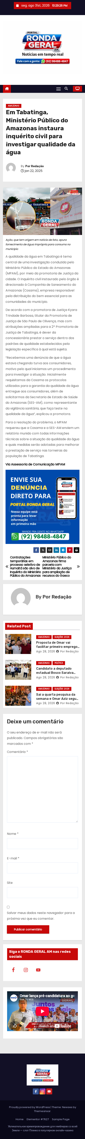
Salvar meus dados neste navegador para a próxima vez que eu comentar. (41, 916)
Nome (13, 833)
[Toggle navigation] (58, 89)
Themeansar (42, 1111)
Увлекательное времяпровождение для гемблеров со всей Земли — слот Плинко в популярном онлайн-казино (42, 1128)
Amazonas (13, 105)
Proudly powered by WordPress (30, 1107)
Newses (67, 1107)
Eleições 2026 (62, 637)
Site (10, 882)
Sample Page (61, 1119)
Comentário (17, 752)
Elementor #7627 (38, 1119)
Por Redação (34, 166)
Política (59, 663)
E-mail (13, 858)
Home (20, 1119)
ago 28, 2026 (45, 651)
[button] (67, 88)
